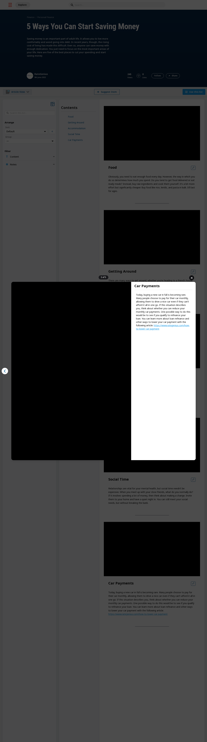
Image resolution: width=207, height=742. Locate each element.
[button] (5, 371)
